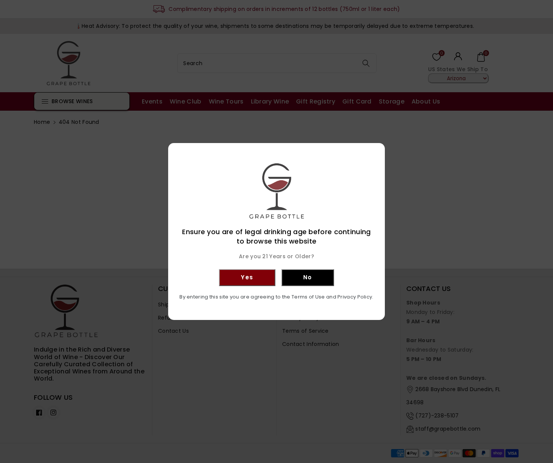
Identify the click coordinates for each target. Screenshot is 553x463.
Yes (247, 277)
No (307, 277)
